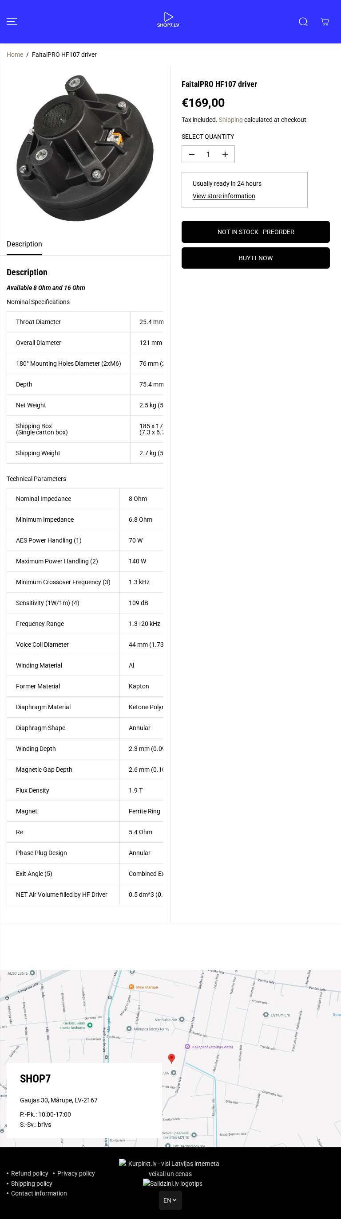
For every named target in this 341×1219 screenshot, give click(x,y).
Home (15, 54)
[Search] (303, 21)
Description (24, 244)
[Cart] (324, 21)
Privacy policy (76, 1173)
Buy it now (256, 258)
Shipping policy (31, 1183)
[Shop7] (168, 21)
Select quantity (208, 136)
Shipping (231, 119)
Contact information (39, 1193)
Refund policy (29, 1173)
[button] (12, 21)
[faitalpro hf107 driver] (85, 149)
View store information (224, 195)
